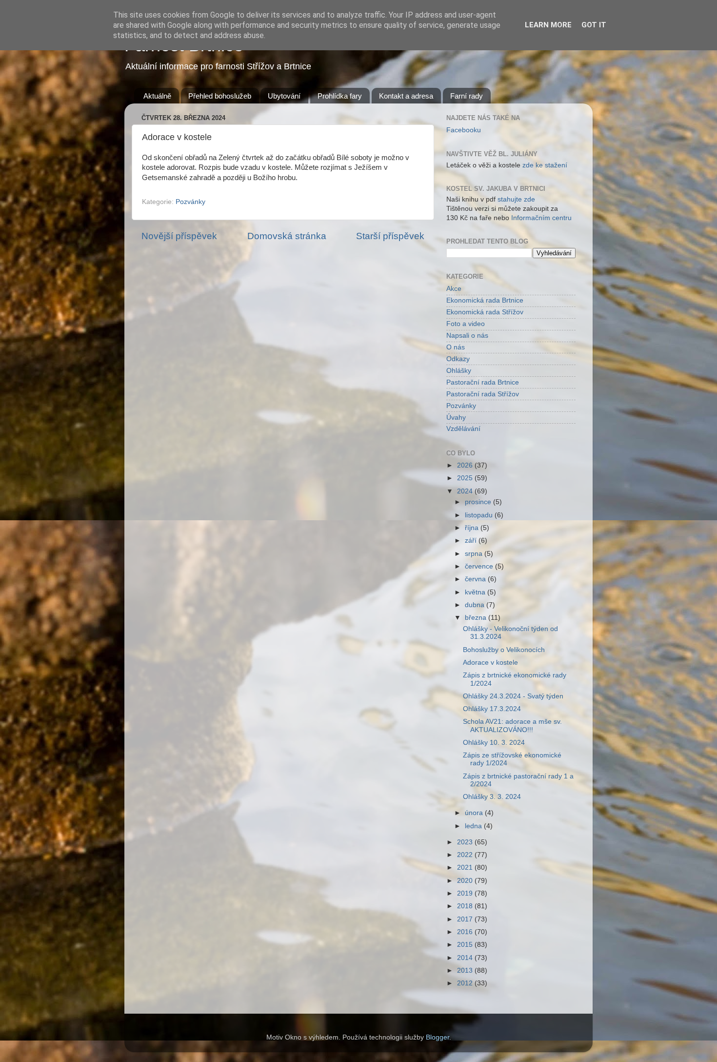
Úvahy (456, 417)
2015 (466, 944)
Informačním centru (541, 218)
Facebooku (463, 130)
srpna (474, 553)
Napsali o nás (467, 335)
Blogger (437, 1037)
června (476, 579)
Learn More (548, 24)
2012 (466, 983)
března (476, 617)
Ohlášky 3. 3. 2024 (492, 796)
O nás (455, 347)
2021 (466, 867)
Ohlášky (458, 370)
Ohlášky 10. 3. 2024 (494, 742)
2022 (466, 854)
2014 (466, 957)
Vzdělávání (463, 428)
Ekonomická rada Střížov (484, 312)
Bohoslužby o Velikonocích (504, 650)
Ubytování (284, 96)
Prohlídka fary (340, 96)
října (472, 527)
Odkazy (458, 359)
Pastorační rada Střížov (482, 394)
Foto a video (465, 323)
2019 (466, 893)
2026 (466, 465)
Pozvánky (190, 201)
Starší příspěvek (390, 236)
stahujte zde (516, 199)
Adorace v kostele (490, 662)
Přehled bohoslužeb (219, 96)
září (471, 540)
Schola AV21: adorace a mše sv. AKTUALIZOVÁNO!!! (512, 725)
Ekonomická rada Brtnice (484, 300)
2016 (466, 932)
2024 (466, 491)
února (475, 813)
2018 (466, 906)
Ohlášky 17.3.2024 (492, 709)
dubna (475, 605)
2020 (466, 880)
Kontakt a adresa (406, 96)
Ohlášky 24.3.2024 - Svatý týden (513, 696)
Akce (453, 288)
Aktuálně (157, 96)
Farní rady (466, 96)
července (480, 566)
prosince (479, 502)
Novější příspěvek (179, 236)
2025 (466, 478)
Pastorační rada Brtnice (482, 382)
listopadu (480, 515)
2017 (466, 919)
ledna (474, 826)
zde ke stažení (544, 165)
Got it (593, 24)
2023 (466, 842)
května (476, 592)
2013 (466, 970)
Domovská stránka (286, 236)
